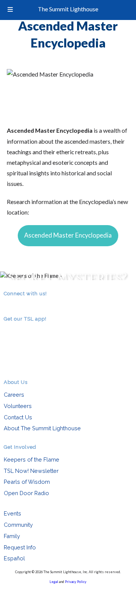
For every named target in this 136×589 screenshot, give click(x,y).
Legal (53, 582)
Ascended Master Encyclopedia (68, 235)
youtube (29, 304)
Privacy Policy (76, 582)
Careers (14, 394)
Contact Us (18, 417)
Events (12, 513)
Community (18, 525)
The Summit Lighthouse (68, 8)
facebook (18, 304)
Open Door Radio (26, 493)
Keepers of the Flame (31, 459)
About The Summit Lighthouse (42, 428)
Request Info (20, 547)
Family (12, 536)
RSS (8, 304)
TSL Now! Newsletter (31, 471)
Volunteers (18, 406)
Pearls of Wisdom (27, 482)
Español (14, 558)
